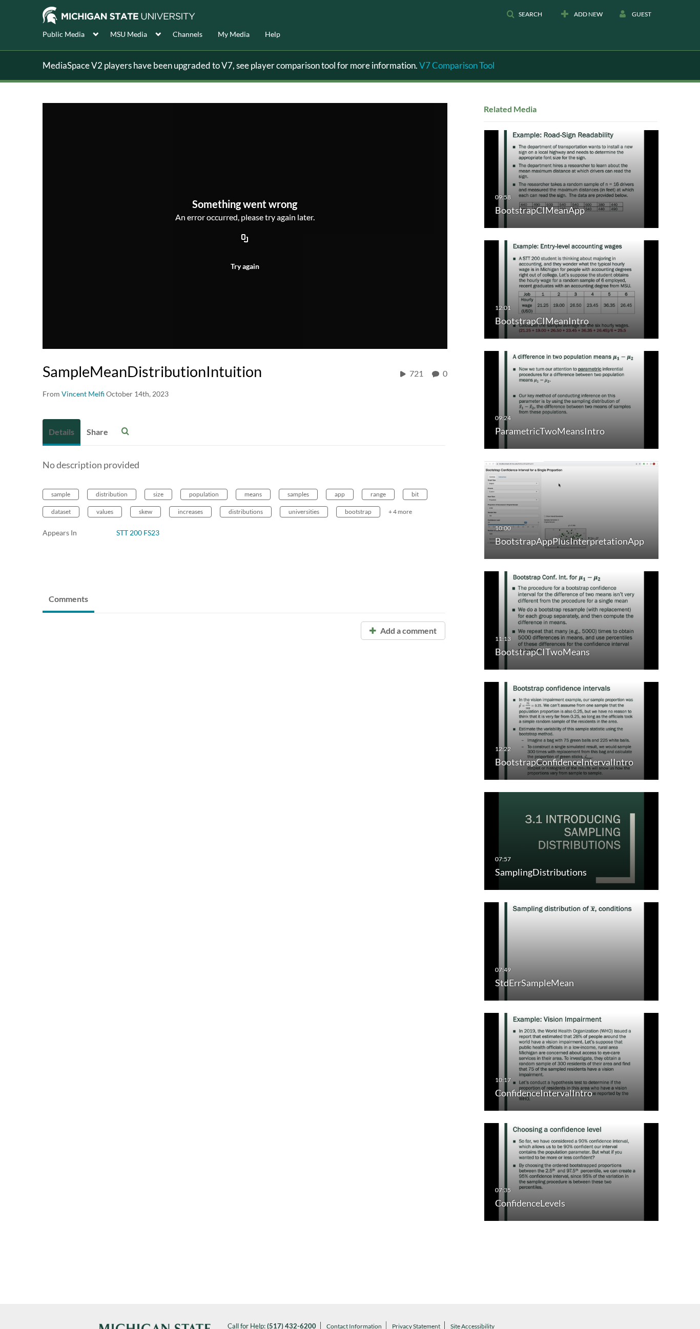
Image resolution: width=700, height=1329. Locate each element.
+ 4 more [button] (400, 511)
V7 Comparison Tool (457, 65)
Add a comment (408, 630)
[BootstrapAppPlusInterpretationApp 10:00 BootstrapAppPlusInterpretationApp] (571, 509)
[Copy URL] (245, 239)
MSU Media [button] (128, 34)
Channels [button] (187, 34)
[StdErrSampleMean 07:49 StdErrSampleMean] (571, 950)
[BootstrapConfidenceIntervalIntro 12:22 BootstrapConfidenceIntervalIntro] (571, 730)
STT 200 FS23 (137, 532)
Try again (245, 266)
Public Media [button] (64, 34)
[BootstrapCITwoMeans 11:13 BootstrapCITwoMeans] (571, 620)
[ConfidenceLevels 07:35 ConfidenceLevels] (571, 1171)
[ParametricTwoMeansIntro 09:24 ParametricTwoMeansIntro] (571, 399)
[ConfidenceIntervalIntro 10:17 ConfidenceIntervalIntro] (571, 1061)
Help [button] (272, 34)
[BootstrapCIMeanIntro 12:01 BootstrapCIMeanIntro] (571, 289)
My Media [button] (234, 34)
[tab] (61, 432)
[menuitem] (76, 33)
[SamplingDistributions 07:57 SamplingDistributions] (571, 840)
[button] (524, 14)
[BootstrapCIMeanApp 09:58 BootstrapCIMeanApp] (571, 178)
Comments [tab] (68, 599)
